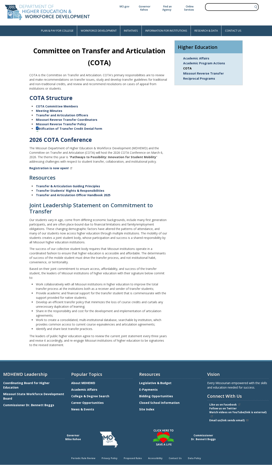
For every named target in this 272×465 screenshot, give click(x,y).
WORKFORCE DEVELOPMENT (99, 30)
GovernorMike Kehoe (73, 437)
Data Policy (194, 458)
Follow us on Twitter (223, 408)
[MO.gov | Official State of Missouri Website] (109, 439)
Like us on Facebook (223, 404)
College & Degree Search (90, 396)
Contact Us (175, 458)
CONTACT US (233, 30)
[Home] (47, 23)
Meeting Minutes (49, 111)
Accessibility (155, 458)
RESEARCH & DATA (206, 30)
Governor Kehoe (144, 8)
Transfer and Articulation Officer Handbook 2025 (73, 195)
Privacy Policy (110, 458)
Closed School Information (159, 403)
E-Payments (148, 390)
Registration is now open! (49, 168)
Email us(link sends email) (227, 420)
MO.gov (124, 6)
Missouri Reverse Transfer (203, 73)
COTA (187, 68)
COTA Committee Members (57, 106)
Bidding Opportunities (156, 396)
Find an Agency (167, 8)
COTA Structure (50, 98)
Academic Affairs (196, 58)
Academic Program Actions (204, 63)
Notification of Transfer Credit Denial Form (69, 129)
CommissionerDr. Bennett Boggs (203, 437)
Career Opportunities (87, 403)
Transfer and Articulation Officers (62, 115)
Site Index (147, 409)
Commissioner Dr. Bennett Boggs (28, 405)
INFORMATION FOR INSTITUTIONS (166, 30)
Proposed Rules (133, 458)
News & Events (82, 409)
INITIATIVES (131, 30)
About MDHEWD (83, 383)
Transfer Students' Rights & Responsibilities (70, 191)
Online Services (189, 8)
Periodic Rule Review (83, 458)
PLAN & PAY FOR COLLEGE (57, 30)
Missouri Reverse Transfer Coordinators (66, 120)
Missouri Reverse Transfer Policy (61, 124)
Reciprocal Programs (199, 78)
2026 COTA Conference (60, 140)
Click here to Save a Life (136, 430)
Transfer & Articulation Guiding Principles (68, 186)
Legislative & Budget (155, 383)
